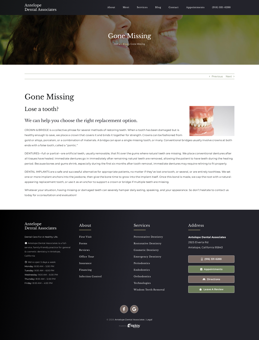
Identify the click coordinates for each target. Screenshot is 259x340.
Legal (149, 319)
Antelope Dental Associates (130, 319)
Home (117, 44)
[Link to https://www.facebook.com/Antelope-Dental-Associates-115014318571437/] (124, 309)
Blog (125, 44)
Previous (217, 76)
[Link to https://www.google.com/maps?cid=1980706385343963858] (134, 309)
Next (229, 76)
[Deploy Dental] (134, 326)
